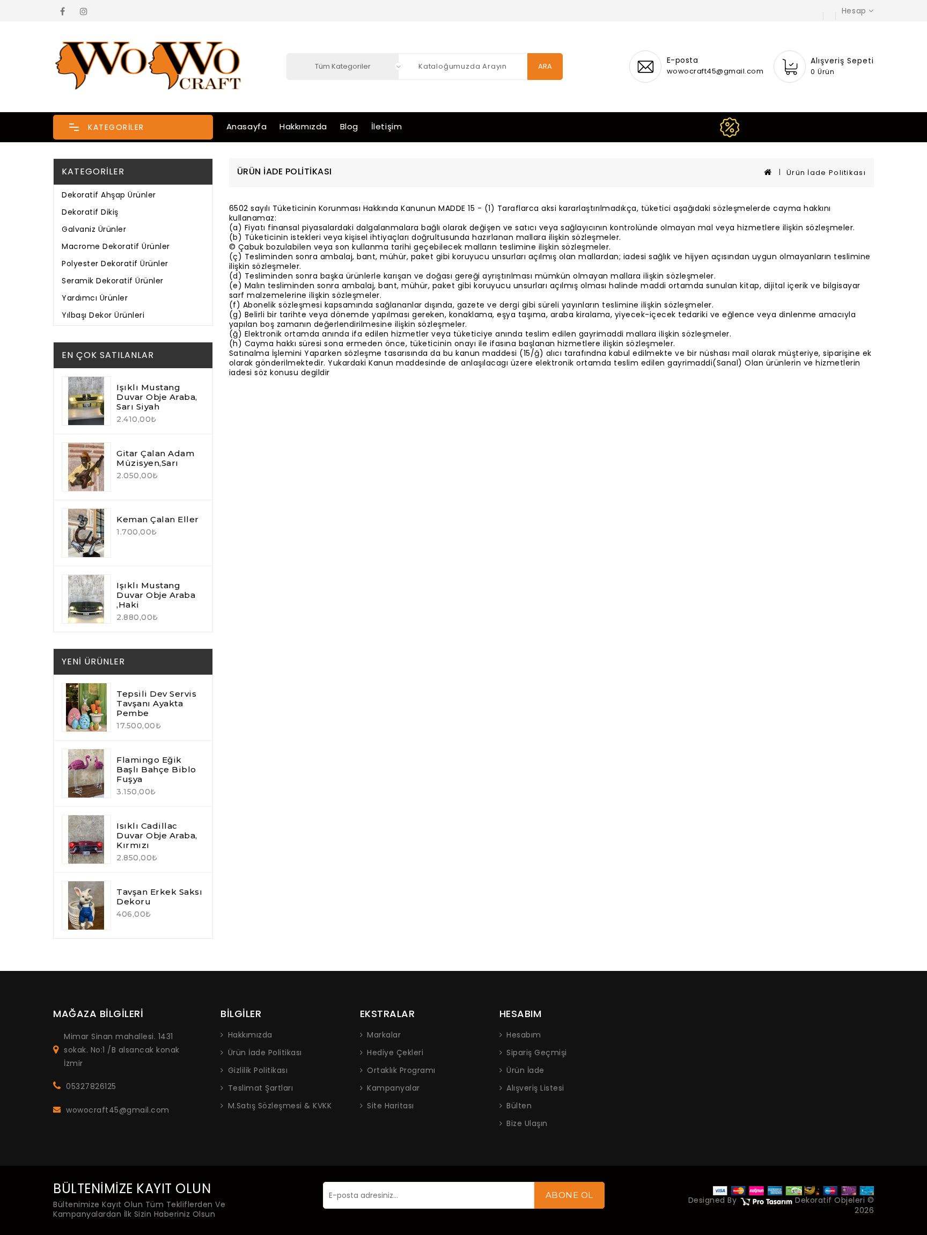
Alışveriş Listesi (535, 1088)
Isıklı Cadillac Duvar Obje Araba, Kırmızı (156, 835)
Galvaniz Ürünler (94, 229)
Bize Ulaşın (527, 1123)
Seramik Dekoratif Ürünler (113, 280)
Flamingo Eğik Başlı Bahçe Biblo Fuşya (156, 769)
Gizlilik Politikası (258, 1070)
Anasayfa (246, 126)
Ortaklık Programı (401, 1070)
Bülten (519, 1105)
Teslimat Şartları (260, 1088)
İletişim (386, 126)
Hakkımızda (303, 126)
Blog (349, 126)
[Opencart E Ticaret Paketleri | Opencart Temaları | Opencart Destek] (766, 1200)
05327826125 (91, 1086)
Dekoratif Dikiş (90, 212)
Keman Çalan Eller (157, 519)
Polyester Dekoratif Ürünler (115, 263)
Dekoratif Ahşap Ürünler (109, 194)
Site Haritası (390, 1105)
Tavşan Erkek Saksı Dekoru (159, 897)
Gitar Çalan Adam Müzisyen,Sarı (155, 458)
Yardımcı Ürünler (95, 298)
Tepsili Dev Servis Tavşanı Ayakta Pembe (156, 703)
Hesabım (523, 1035)
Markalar (384, 1035)
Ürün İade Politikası (826, 172)
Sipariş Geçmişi (536, 1052)
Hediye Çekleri (395, 1052)
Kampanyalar (393, 1088)
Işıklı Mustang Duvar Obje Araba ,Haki (155, 595)
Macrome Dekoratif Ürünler (116, 246)
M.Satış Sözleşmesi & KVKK (280, 1105)
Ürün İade (525, 1070)
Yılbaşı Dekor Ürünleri (103, 315)
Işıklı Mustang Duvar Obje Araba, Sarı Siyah (156, 397)
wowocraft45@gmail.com (118, 1110)
